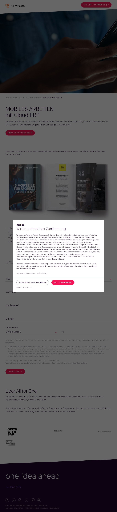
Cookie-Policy (42, 273)
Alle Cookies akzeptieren (63, 282)
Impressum (20, 273)
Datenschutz (30, 273)
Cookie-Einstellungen (24, 287)
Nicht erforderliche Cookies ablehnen (32, 282)
